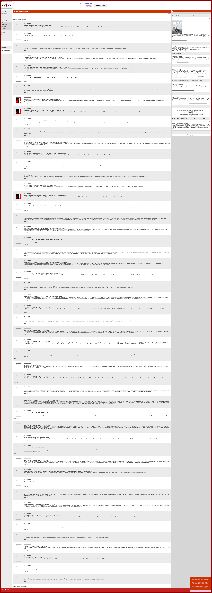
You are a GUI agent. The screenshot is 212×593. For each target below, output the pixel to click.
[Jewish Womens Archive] (191, 134)
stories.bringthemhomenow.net (191, 49)
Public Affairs (3, 15)
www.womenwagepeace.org (183, 62)
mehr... (25, 28)
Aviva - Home (3, 11)
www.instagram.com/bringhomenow (179, 50)
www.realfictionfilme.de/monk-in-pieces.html (198, 103)
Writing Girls (3, 28)
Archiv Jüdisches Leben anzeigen (20, 586)
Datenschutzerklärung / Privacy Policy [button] (199, 587)
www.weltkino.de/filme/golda (199, 127)
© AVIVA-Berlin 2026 (5, 589)
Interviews (3, 32)
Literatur (2, 30)
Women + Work (4, 13)
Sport (2, 34)
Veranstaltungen (4, 24)
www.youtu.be (178, 128)
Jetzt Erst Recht (4, 22)
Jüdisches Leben (4, 20)
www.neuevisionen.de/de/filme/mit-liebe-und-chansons (183, 90)
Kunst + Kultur (3, 18)
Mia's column (3, 26)
